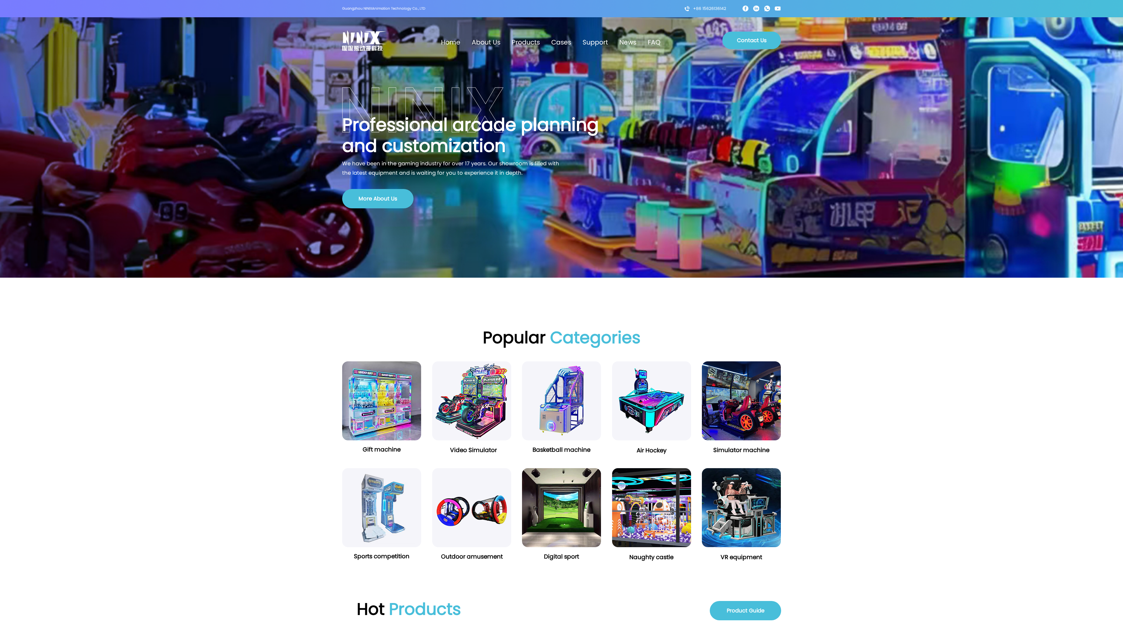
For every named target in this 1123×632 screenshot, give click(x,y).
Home (450, 42)
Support (595, 42)
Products (526, 42)
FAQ (654, 42)
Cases (561, 42)
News (627, 42)
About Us (486, 42)
